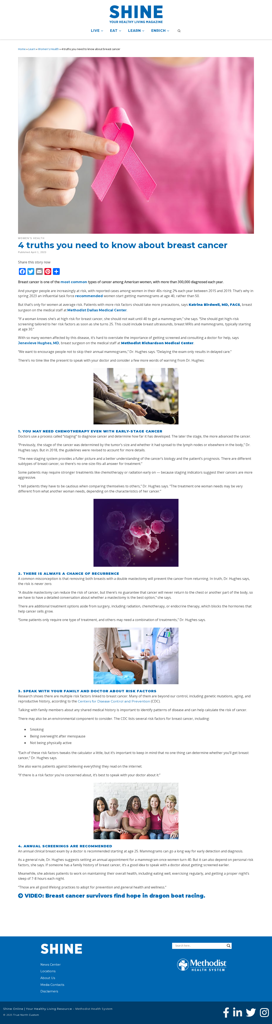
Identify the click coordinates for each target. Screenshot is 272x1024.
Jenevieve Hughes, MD (38, 343)
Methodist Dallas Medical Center (97, 310)
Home (22, 49)
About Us (47, 978)
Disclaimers (49, 991)
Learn (31, 49)
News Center (50, 965)
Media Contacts (52, 985)
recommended (89, 296)
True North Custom (26, 1014)
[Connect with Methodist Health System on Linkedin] (237, 1012)
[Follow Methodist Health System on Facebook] (226, 1012)
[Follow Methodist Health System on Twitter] (251, 1012)
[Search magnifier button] (229, 946)
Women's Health (48, 49)
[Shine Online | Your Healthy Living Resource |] (136, 13)
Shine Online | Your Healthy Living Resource (37, 1008)
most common (74, 282)
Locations (47, 971)
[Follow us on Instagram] (264, 1012)
